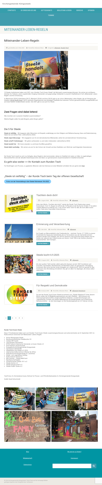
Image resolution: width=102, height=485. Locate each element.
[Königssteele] (16, 3)
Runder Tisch (65, 48)
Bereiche (79, 10)
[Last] (22, 318)
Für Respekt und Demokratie (51, 285)
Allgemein (57, 48)
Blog (27, 452)
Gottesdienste (46, 10)
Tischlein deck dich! (47, 195)
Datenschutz (28, 464)
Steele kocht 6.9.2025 (47, 255)
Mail (83, 166)
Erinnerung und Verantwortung (53, 224)
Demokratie (81, 291)
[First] (6, 318)
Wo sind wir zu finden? (74, 452)
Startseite (12, 10)
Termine (51, 15)
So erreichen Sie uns (28, 10)
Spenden (91, 10)
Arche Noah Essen (16, 100)
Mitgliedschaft (27, 458)
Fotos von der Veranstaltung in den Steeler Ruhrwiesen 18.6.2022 (27, 181)
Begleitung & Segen (64, 10)
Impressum (74, 458)
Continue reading (43, 213)
